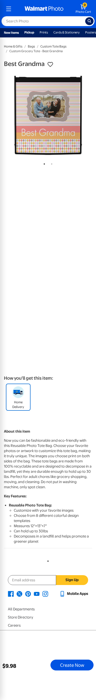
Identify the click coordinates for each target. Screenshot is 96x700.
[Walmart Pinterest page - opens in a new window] (28, 593)
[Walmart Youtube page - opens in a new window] (37, 593)
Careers (14, 625)
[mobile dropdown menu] (8, 9)
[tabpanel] (48, 115)
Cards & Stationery (66, 32)
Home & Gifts (13, 46)
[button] (50, 64)
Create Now (72, 665)
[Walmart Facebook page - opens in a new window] (11, 593)
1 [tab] (43, 163)
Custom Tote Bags (53, 46)
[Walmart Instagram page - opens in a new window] (45, 593)
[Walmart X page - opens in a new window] (19, 593)
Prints (44, 32)
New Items (11, 32)
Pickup (29, 32)
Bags (31, 46)
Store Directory (20, 617)
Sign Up (72, 580)
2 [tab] (50, 163)
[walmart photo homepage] (44, 9)
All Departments (21, 609)
